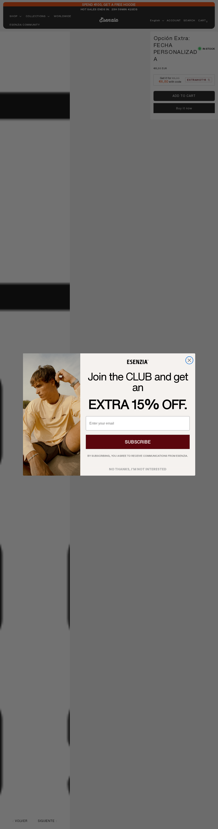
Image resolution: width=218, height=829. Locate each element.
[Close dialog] (189, 360)
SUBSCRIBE (138, 442)
